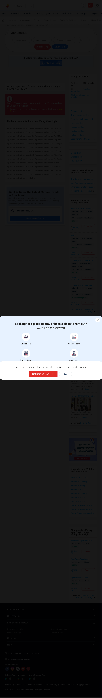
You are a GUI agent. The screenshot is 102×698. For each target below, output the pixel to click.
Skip (65, 374)
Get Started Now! (41, 374)
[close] (97, 320)
